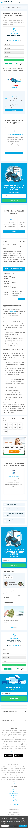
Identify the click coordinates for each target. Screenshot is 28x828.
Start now (14, 110)
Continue (14, 60)
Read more (5, 825)
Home (3, 7)
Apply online (21, 299)
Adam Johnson (13, 584)
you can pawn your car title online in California (13, 96)
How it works (13, 795)
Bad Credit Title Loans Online (11, 620)
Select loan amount (14, 693)
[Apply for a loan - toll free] (20, 2)
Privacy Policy (13, 800)
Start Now (14, 153)
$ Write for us (13, 791)
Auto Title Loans (12, 311)
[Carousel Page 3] (15, 627)
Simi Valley (19, 7)
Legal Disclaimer (14, 797)
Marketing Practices (14, 802)
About (13, 789)
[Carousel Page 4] (16, 627)
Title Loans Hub (8, 577)
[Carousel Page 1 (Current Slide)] (12, 627)
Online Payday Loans (13, 476)
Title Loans (8, 7)
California (13, 7)
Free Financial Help (13, 793)
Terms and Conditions (13, 804)
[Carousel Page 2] (14, 627)
